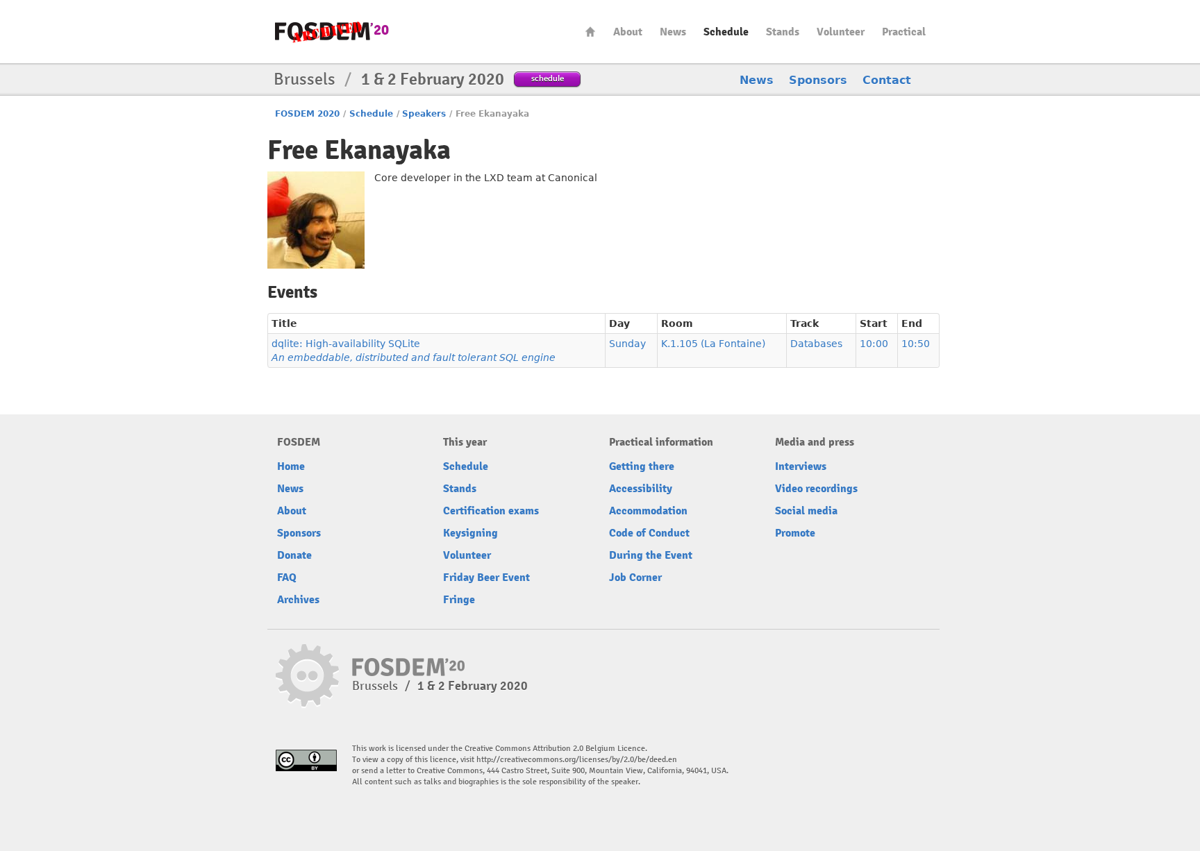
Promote (795, 533)
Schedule (726, 32)
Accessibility (640, 489)
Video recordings (816, 489)
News (673, 32)
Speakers (424, 114)
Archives (298, 600)
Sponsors (818, 80)
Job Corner (635, 577)
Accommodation (648, 511)
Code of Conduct (649, 533)
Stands (782, 32)
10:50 (915, 343)
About (627, 32)
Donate (294, 555)
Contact (886, 80)
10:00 (874, 343)
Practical (904, 32)
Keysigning (470, 533)
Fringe (459, 600)
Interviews (800, 466)
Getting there (641, 466)
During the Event (650, 555)
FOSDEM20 (332, 31)
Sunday (627, 343)
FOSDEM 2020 (307, 114)
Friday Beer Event (486, 577)
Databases (816, 343)
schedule (547, 78)
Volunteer (841, 32)
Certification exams (491, 511)
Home (590, 31)
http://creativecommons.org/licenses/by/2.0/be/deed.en (576, 760)
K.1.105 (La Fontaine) (713, 343)
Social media (806, 511)
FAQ (287, 577)
